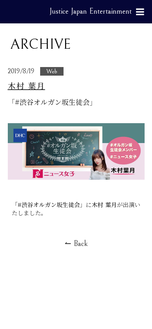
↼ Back (76, 243)
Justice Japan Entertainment (90, 11)
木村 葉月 (26, 85)
